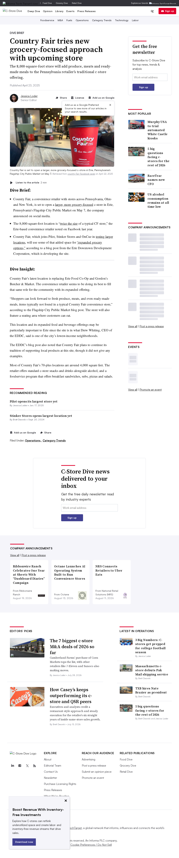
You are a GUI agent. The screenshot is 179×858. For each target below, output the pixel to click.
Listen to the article (31, 182)
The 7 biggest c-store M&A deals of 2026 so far (72, 647)
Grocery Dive (62, 3)
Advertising (88, 759)
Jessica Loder (29, 96)
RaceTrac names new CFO (156, 180)
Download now (24, 841)
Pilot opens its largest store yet (34, 401)
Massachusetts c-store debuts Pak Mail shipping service (151, 670)
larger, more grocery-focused (74, 204)
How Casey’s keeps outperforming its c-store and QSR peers (71, 695)
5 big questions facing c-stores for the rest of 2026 (158, 157)
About (47, 759)
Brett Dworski (19, 419)
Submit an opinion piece (97, 771)
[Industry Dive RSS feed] (34, 766)
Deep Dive (34, 11)
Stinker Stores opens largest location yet (41, 416)
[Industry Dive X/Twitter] (27, 766)
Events (70, 11)
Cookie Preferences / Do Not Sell (91, 844)
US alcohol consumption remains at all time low (158, 200)
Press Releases (86, 11)
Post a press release (151, 326)
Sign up (169, 10)
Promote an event (150, 389)
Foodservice (47, 20)
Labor (135, 20)
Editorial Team (52, 765)
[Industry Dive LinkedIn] (12, 766)
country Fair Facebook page (81, 173)
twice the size (69, 223)
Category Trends (102, 20)
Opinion (48, 11)
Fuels (69, 20)
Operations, (33, 440)
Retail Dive (76, 3)
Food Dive (47, 3)
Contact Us (51, 771)
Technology (121, 20)
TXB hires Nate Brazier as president (151, 690)
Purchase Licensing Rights (60, 784)
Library (59, 11)
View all (132, 326)
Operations (82, 20)
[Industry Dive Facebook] (20, 766)
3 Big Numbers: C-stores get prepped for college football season (150, 646)
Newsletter (50, 777)
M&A (60, 20)
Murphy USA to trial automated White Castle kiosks (158, 130)
